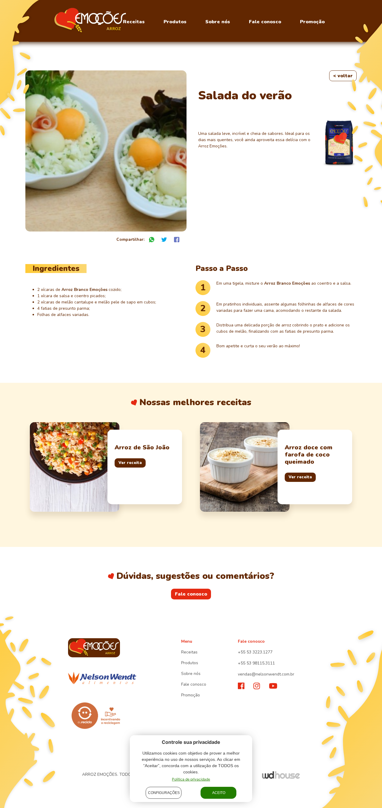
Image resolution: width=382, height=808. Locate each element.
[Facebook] (241, 686)
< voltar (343, 76)
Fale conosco (265, 21)
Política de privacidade (191, 779)
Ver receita (130, 462)
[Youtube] (273, 686)
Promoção (312, 21)
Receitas (134, 21)
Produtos (175, 21)
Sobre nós (217, 21)
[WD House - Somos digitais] (281, 775)
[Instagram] (256, 686)
